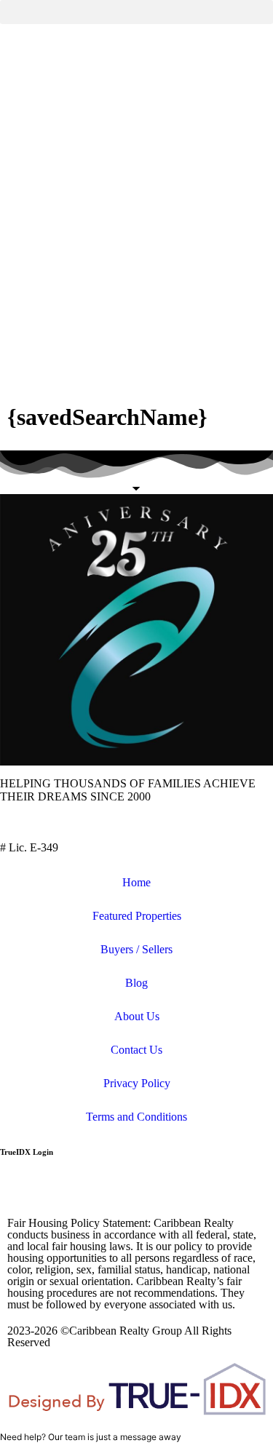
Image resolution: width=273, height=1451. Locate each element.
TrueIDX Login (26, 1152)
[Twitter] (57, 1189)
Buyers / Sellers (136, 949)
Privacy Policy (136, 1083)
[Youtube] (136, 1189)
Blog (136, 983)
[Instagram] (97, 1189)
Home (136, 882)
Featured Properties (136, 916)
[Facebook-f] (18, 1189)
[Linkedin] (175, 1189)
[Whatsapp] (215, 1189)
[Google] (254, 1189)
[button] (136, 12)
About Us (136, 1016)
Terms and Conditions (136, 1116)
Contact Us (136, 1049)
